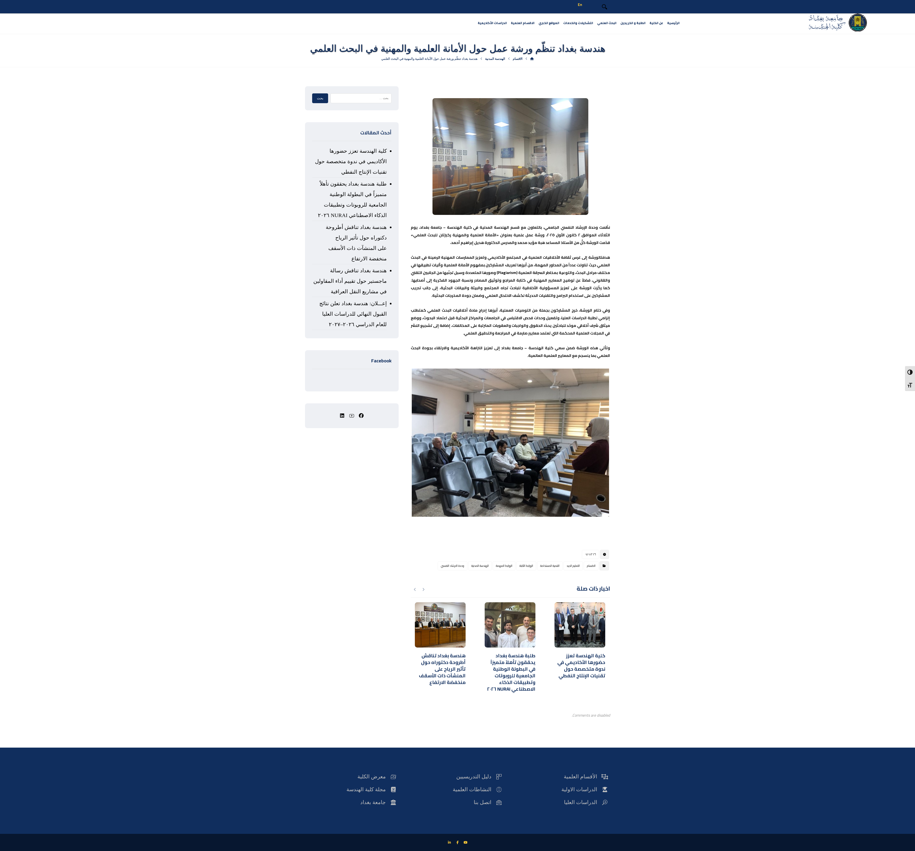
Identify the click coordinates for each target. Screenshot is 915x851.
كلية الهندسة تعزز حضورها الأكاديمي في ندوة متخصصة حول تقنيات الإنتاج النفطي (350, 161)
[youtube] (351, 415)
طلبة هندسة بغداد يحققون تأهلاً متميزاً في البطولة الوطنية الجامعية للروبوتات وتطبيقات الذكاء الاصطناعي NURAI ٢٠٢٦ (352, 199)
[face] (361, 415)
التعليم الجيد (573, 565)
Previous (404, 442)
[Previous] (423, 589)
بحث (320, 98)
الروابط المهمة (504, 565)
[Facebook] (457, 842)
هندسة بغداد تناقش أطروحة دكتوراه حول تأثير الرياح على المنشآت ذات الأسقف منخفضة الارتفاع (356, 243)
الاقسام (591, 565)
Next (616, 442)
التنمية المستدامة (549, 565)
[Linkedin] (449, 842)
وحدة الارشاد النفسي (452, 565)
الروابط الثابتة (526, 565)
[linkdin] (342, 415)
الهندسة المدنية (480, 565)
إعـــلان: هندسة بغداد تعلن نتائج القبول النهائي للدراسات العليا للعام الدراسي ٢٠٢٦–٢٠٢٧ (352, 313)
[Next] (415, 589)
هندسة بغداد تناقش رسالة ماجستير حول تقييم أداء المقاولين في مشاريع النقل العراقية (349, 281)
